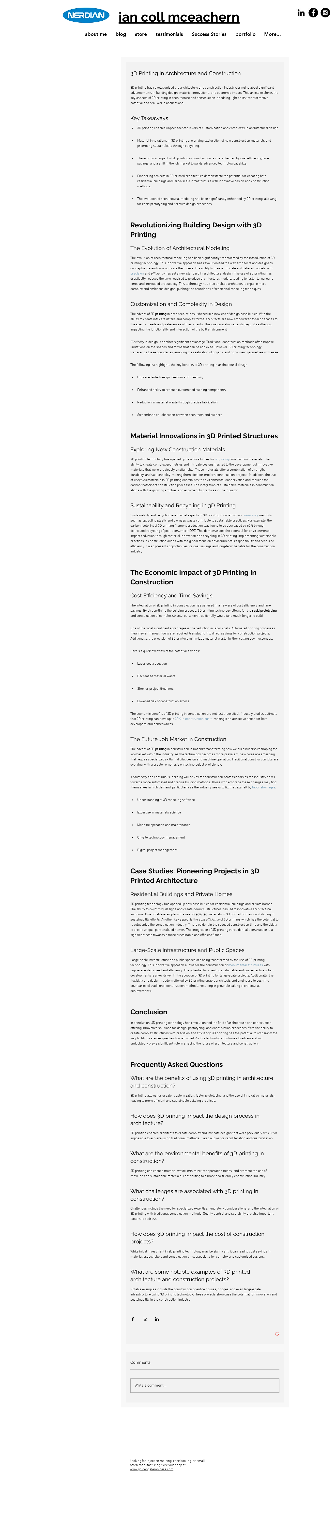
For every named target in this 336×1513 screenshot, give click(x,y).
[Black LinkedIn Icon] (301, 12)
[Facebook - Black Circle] (313, 12)
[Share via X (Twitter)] (144, 1319)
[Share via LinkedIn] (156, 1319)
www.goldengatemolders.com (151, 1469)
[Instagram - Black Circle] (325, 12)
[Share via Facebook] (132, 1319)
